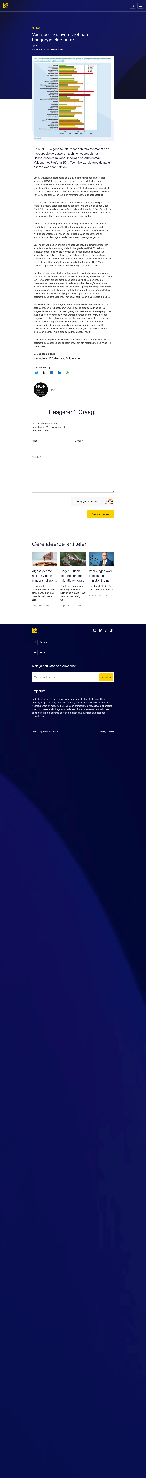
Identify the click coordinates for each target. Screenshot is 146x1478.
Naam (36, 458)
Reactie (37, 474)
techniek (78, 375)
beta (45, 375)
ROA (70, 375)
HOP (51, 375)
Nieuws (38, 375)
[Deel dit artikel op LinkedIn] (59, 390)
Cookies (111, 749)
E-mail (79, 458)
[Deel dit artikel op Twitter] (44, 390)
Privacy (103, 749)
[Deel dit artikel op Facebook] (52, 390)
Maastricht (60, 375)
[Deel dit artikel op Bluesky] (36, 390)
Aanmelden (105, 695)
